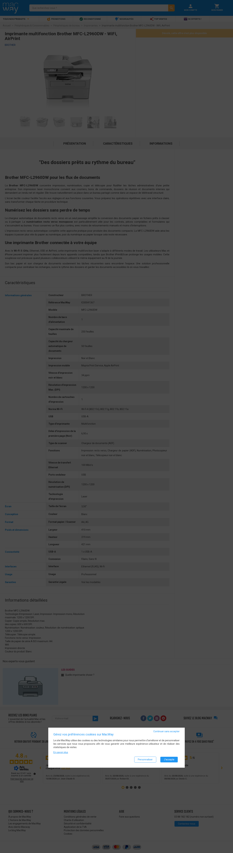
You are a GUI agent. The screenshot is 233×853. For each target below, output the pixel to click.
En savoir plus (60, 752)
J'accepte (169, 759)
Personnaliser (145, 759)
